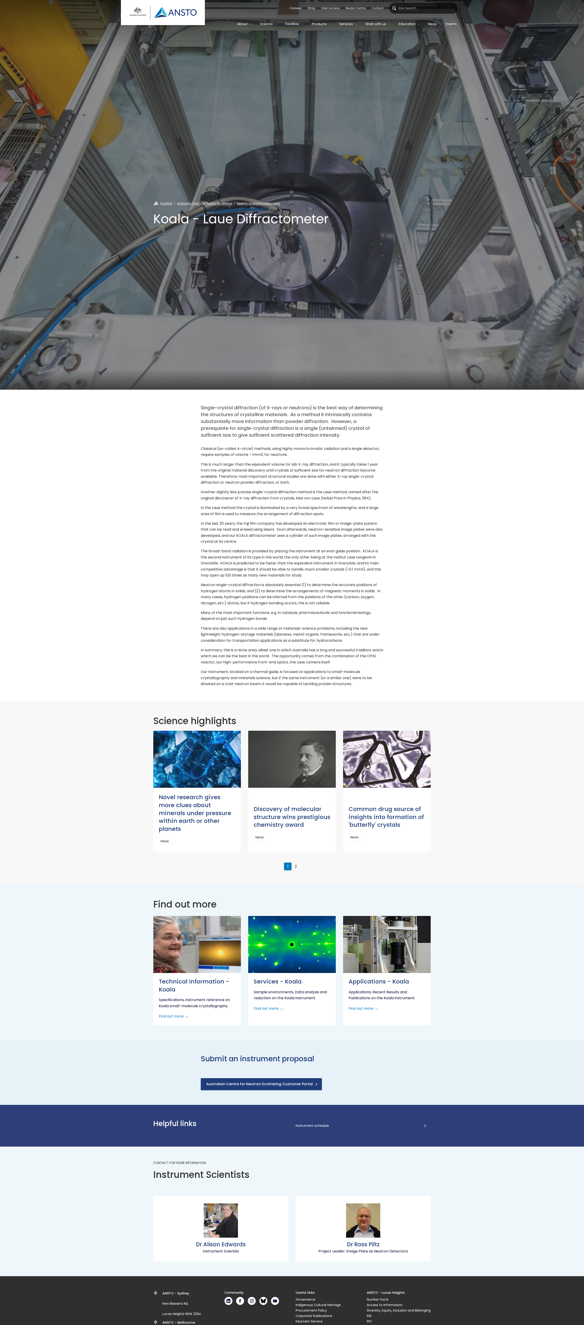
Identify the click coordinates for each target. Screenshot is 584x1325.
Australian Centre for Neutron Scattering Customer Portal (259, 1084)
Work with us (375, 24)
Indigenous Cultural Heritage (318, 1305)
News (432, 24)
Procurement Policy (311, 1310)
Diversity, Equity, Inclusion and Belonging (398, 1310)
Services (346, 24)
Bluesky (263, 1301)
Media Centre (356, 8)
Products (319, 24)
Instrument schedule (312, 1125)
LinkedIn (228, 1301)
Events (451, 24)
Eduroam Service (309, 1321)
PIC (369, 1321)
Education (407, 24)
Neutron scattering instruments (258, 203)
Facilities (292, 24)
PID (369, 1316)
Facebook (240, 1301)
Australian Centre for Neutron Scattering (204, 203)
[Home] (163, 12)
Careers (295, 8)
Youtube (275, 1301)
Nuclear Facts (377, 1299)
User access (330, 8)
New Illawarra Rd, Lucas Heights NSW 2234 (181, 1303)
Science (266, 24)
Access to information (384, 1305)
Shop (311, 8)
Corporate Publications (314, 1316)
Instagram (252, 1301)
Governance (305, 1299)
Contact (377, 8)
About (242, 24)
